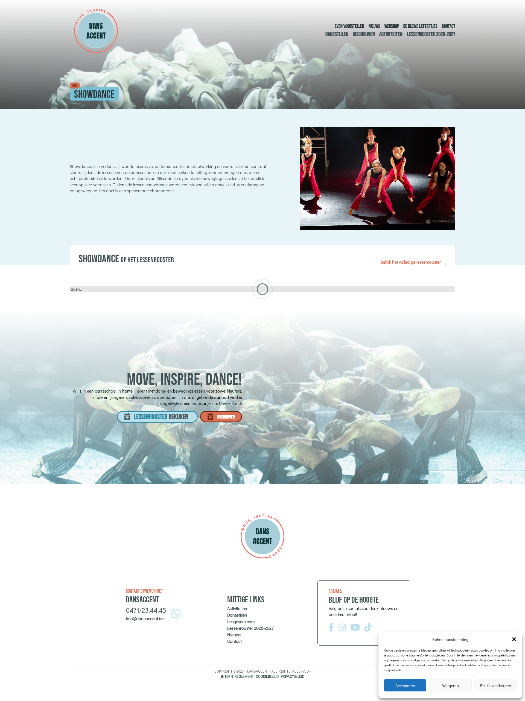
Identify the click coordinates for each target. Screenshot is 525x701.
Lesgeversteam (241, 621)
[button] (514, 639)
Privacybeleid (292, 676)
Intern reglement (237, 676)
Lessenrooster (161, 417)
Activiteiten (390, 34)
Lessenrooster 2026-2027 (431, 34)
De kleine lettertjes (420, 26)
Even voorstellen (349, 26)
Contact (448, 26)
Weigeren (450, 685)
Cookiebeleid (267, 676)
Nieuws (374, 26)
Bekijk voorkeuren (495, 685)
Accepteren (405, 685)
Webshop (391, 26)
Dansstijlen (336, 34)
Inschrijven (364, 34)
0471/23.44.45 (146, 610)
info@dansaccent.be (145, 618)
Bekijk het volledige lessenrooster (411, 262)
